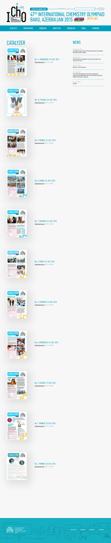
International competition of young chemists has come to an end (87, 59)
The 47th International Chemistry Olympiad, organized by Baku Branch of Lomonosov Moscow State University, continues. (87, 74)
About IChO (73, 529)
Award (77, 82)
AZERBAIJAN (71, 28)
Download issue (39, 62)
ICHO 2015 (13, 28)
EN (101, 9)
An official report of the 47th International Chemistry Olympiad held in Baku (88, 50)
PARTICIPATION (28, 28)
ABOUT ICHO (57, 28)
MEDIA (84, 28)
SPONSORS (95, 28)
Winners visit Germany (79, 66)
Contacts (101, 529)
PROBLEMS (42, 28)
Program (83, 529)
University (91, 529)
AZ (100, 9)
